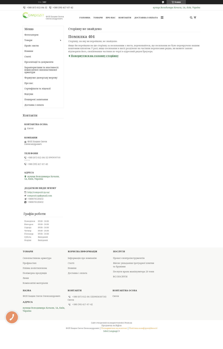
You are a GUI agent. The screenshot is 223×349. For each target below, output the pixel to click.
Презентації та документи (38, 61)
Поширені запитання (36, 99)
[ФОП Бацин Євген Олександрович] (33, 17)
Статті (27, 56)
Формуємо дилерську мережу (40, 77)
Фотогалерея (31, 34)
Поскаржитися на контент (114, 328)
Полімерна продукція (35, 273)
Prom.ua (128, 322)
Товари (98, 17)
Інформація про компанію (82, 258)
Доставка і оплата (146, 17)
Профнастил (29, 263)
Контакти (124, 17)
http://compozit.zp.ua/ (38, 192)
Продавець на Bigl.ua (111, 325)
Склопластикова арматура (37, 258)
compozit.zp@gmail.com (39, 195)
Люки (26, 278)
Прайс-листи (31, 45)
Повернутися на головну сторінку (94, 55)
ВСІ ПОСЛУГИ (120, 276)
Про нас (110, 17)
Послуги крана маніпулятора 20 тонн (133, 271)
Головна (84, 17)
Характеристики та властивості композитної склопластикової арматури (41, 70)
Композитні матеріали (35, 283)
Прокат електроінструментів (129, 258)
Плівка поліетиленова (35, 268)
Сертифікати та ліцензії (37, 88)
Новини (28, 51)
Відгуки (28, 94)
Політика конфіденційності (143, 328)
